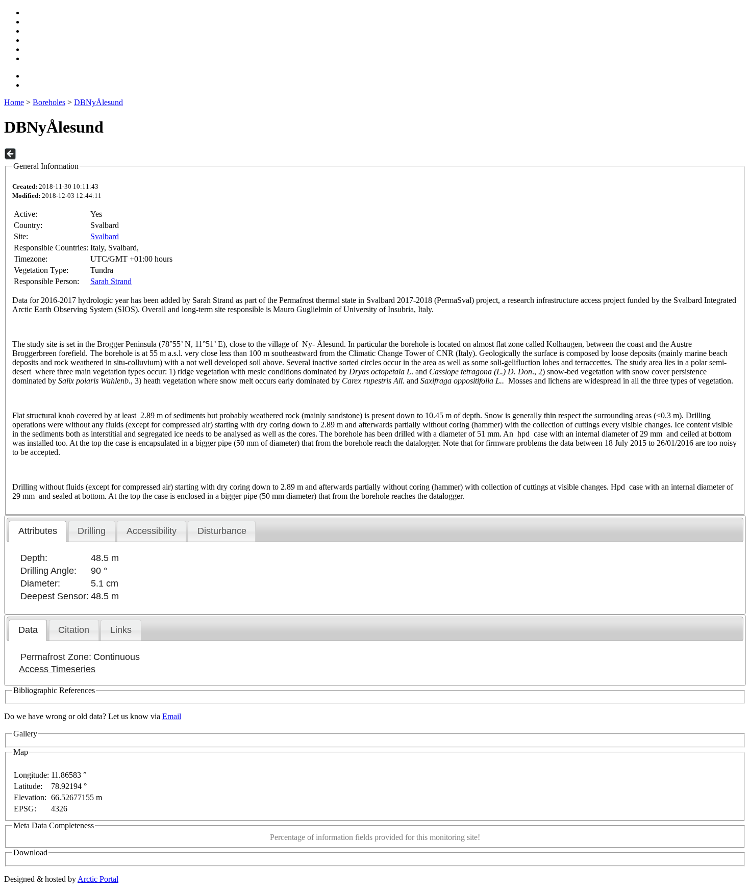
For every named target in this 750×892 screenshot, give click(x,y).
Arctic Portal (98, 879)
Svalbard (104, 236)
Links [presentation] (121, 630)
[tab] (37, 531)
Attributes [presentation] (37, 531)
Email (171, 716)
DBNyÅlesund (98, 102)
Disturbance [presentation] (221, 531)
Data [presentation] (28, 630)
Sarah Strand (111, 281)
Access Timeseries (57, 669)
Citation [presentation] (73, 630)
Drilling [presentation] (92, 531)
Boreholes (49, 102)
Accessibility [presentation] (152, 531)
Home (14, 102)
